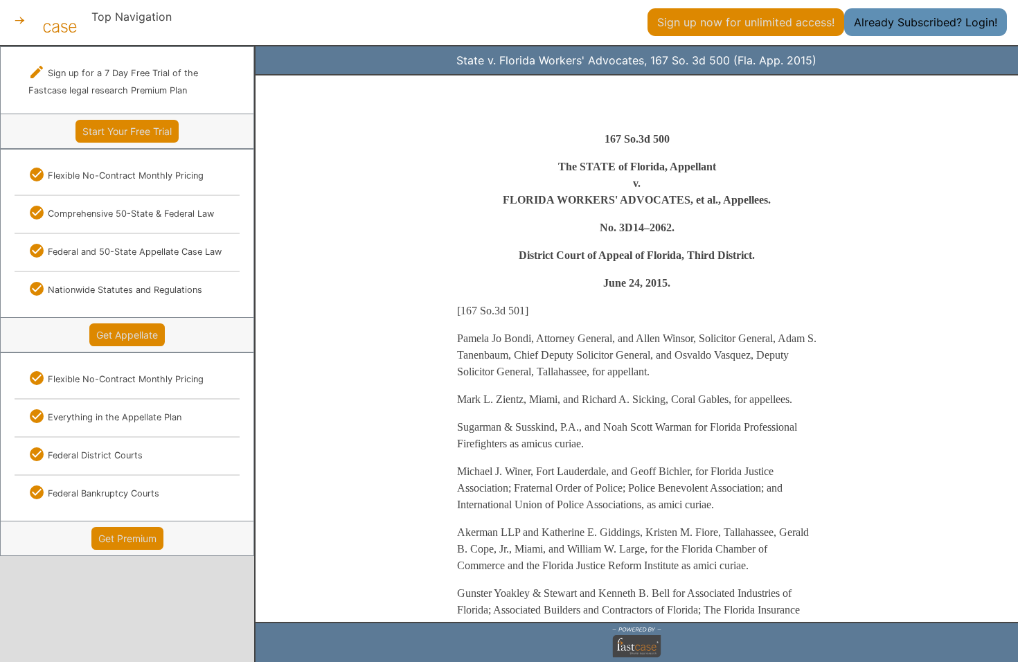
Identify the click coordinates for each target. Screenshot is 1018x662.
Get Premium (127, 538)
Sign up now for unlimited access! (745, 22)
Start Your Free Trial (127, 131)
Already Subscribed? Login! (925, 22)
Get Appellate (127, 335)
